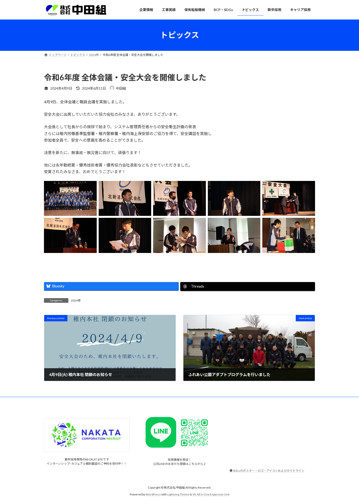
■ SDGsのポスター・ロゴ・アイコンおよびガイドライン (267, 471)
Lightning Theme (178, 494)
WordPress (153, 494)
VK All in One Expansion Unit (211, 494)
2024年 (76, 300)
